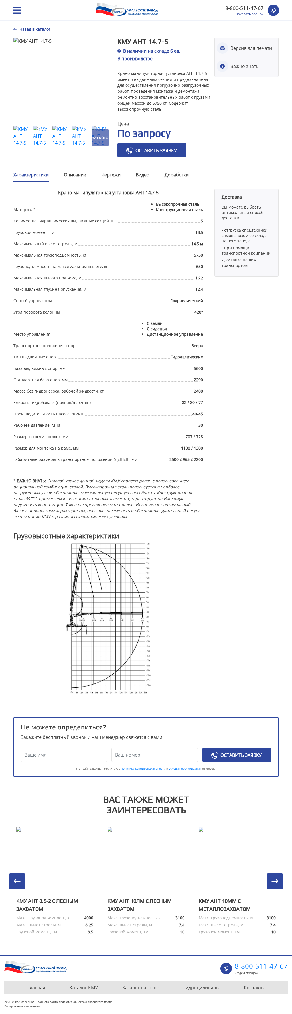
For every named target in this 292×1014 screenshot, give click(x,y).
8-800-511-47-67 (244, 8)
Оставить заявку (156, 150)
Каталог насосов (140, 987)
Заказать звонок (249, 14)
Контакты (254, 987)
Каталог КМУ (84, 987)
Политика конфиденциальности (143, 768)
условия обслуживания (185, 768)
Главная (36, 987)
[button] (17, 881)
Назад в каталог (34, 29)
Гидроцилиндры (201, 987)
